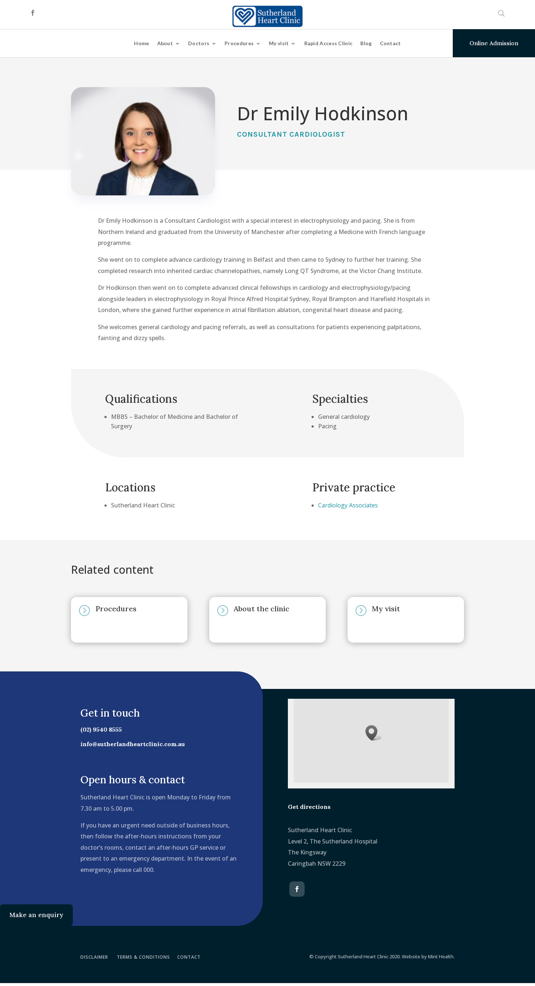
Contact (390, 43)
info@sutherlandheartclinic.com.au (132, 744)
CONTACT (189, 957)
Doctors (198, 43)
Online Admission (493, 43)
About (165, 43)
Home (141, 43)
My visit (279, 43)
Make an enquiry (36, 915)
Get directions (309, 806)
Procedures (239, 43)
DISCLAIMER (94, 957)
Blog (366, 43)
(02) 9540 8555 (101, 729)
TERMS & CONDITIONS (143, 957)
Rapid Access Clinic (328, 43)
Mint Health (440, 956)
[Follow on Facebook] (33, 13)
